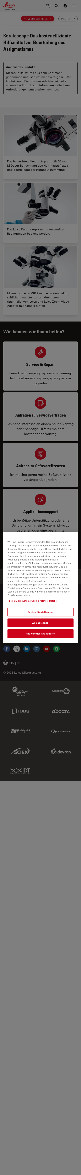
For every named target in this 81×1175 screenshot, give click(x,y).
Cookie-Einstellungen (40, 611)
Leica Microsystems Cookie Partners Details (33, 600)
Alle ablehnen (40, 622)
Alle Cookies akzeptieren (40, 633)
